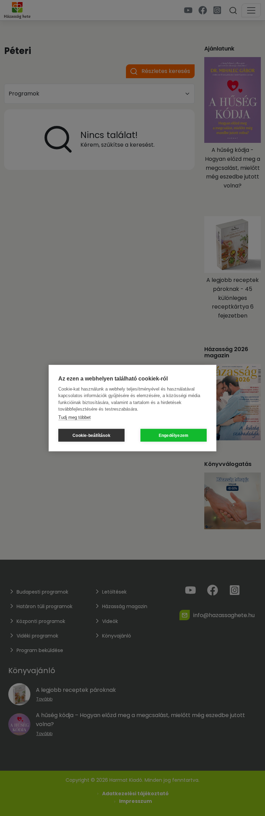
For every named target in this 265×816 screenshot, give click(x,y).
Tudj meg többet (74, 417)
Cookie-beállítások (91, 435)
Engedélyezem (173, 435)
